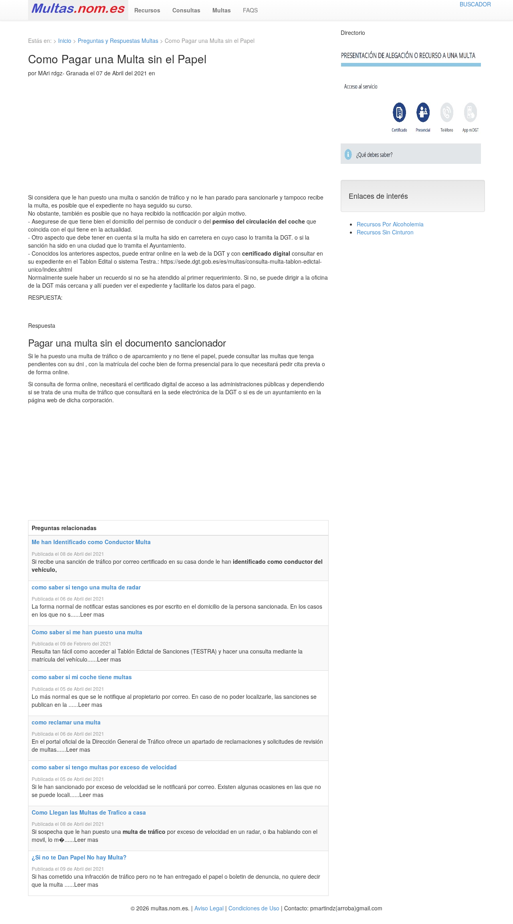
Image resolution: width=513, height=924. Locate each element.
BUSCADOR (475, 4)
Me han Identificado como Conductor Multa (91, 542)
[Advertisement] (178, 137)
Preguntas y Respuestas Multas (118, 40)
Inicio (64, 40)
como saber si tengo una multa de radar (86, 587)
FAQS (250, 10)
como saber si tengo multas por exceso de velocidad (104, 767)
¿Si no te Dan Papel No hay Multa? (79, 857)
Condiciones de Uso (253, 908)
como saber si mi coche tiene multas (82, 677)
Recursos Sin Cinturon (385, 232)
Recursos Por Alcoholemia (390, 224)
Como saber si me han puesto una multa (87, 632)
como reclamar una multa (66, 722)
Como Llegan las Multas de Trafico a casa (89, 812)
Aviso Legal (209, 908)
